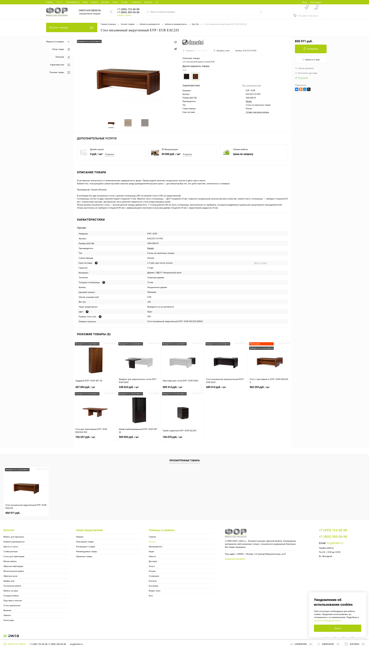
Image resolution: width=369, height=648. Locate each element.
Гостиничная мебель (12, 586)
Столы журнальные (11, 605)
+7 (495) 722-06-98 (38, 644)
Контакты (148, 2)
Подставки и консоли (12, 601)
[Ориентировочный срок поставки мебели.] (96, 263)
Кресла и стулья (10, 547)
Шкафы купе (8, 581)
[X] (308, 89)
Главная (49, 2)
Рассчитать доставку (307, 73)
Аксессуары (8, 620)
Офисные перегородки (13, 566)
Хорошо (337, 628)
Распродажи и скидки (85, 547)
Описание (59, 57)
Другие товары (260, 263)
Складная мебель (11, 596)
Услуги (115, 2)
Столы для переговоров (13, 556)
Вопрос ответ (154, 591)
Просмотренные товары (184, 460)
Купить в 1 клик (312, 59)
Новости (94, 2)
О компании (136, 2)
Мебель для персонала (13, 537)
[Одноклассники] (300, 89)
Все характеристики (251, 85)
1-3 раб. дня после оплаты (257, 112)
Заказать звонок (124, 15)
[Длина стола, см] (100, 316)
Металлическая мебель (13, 571)
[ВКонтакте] (296, 89)
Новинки (79, 537)
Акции (85, 2)
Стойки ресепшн (10, 551)
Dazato (249, 101)
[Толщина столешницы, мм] (103, 282)
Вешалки (7, 610)
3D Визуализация (170, 149)
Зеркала (7, 615)
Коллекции (153, 586)
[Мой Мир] (304, 89)
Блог (151, 596)
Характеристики (57, 65)
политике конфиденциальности (327, 620)
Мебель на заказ (10, 591)
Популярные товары (85, 542)
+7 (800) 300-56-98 (57, 644)
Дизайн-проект (97, 149)
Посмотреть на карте (235, 559)
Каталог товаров (59, 27)
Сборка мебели (240, 149)
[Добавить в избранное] (175, 42)
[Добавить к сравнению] (175, 48)
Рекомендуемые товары (86, 551)
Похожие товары (57, 72)
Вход (304, 2)
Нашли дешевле (306, 68)
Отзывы (124, 2)
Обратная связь (16, 644)
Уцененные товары (84, 556)
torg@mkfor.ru (335, 543)
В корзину (109, 154)
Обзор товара (58, 49)
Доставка (105, 2)
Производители (72, 2)
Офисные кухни (10, 576)
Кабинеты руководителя (14, 542)
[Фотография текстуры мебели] (87, 311)
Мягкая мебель (10, 561)
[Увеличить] (128, 76)
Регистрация (315, 2)
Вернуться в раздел (55, 42)
